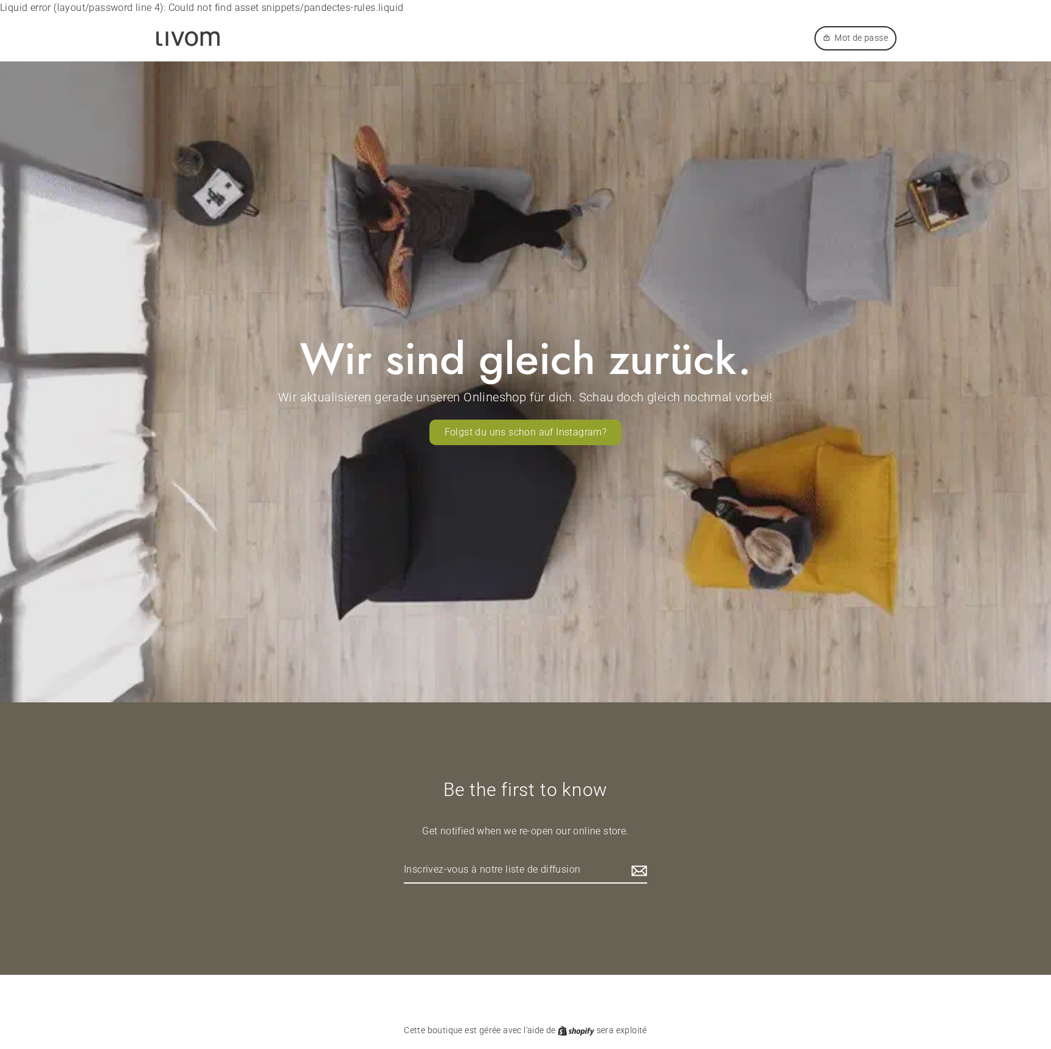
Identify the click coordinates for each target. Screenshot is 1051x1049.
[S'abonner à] (637, 870)
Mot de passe (861, 38)
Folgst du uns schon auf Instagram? (526, 432)
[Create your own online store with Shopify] (577, 1030)
